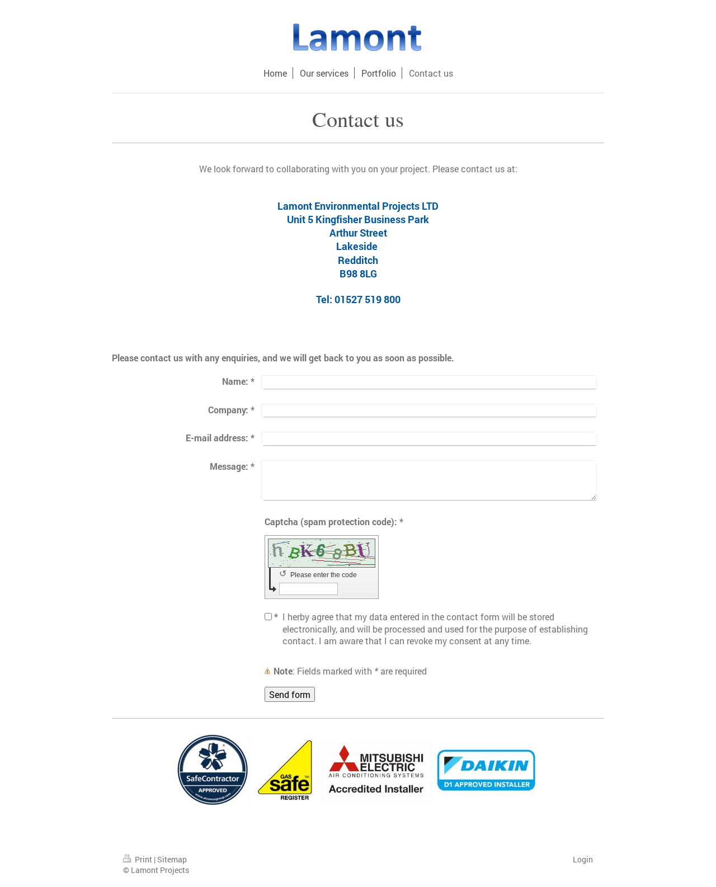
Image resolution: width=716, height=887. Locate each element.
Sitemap (172, 859)
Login (583, 859)
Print (143, 859)
